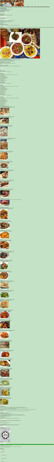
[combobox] (1, 67)
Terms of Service (16, 446)
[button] (27, 61)
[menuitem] (28, 454)
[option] (27, 69)
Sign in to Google (2, 9)
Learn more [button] (11, 9)
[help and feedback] (0, 451)
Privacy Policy (19, 446)
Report (8, 447)
